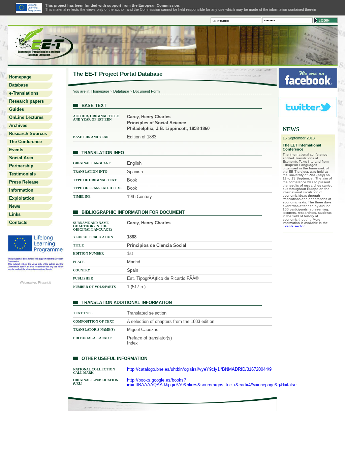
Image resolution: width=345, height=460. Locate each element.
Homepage (20, 76)
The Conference (25, 141)
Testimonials (22, 173)
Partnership (21, 165)
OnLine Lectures (26, 117)
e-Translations (23, 93)
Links (15, 214)
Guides (16, 109)
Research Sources (28, 133)
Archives (18, 125)
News (14, 206)
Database (18, 85)
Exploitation (21, 198)
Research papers (26, 101)
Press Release (23, 182)
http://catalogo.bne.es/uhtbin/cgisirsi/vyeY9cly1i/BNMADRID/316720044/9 (199, 369)
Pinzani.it (44, 282)
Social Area (21, 157)
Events (16, 149)
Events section (294, 226)
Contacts (18, 222)
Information (21, 190)
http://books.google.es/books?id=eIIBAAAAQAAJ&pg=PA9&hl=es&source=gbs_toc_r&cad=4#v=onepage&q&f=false (211, 382)
